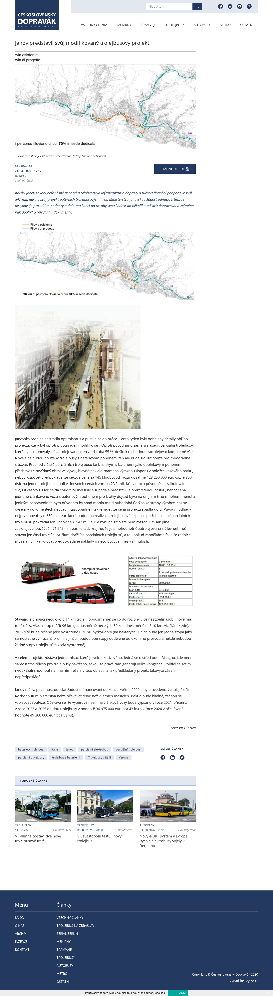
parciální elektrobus (94, 749)
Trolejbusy (175, 25)
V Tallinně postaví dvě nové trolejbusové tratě (38, 838)
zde (184, 625)
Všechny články (94, 25)
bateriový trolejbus (30, 749)
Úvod (19, 917)
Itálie (54, 749)
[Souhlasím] (268, 993)
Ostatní (246, 25)
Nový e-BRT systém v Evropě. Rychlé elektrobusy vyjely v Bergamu (164, 841)
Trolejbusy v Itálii (99, 757)
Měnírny (124, 25)
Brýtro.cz (251, 981)
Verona (123, 757)
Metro (225, 25)
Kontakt (22, 949)
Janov (69, 749)
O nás (19, 925)
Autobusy (202, 25)
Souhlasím (178, 992)
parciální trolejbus (128, 749)
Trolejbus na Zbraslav (75, 925)
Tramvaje (148, 25)
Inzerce (21, 941)
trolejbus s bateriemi (66, 757)
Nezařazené (24, 166)
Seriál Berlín (67, 933)
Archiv (20, 933)
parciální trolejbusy (31, 757)
